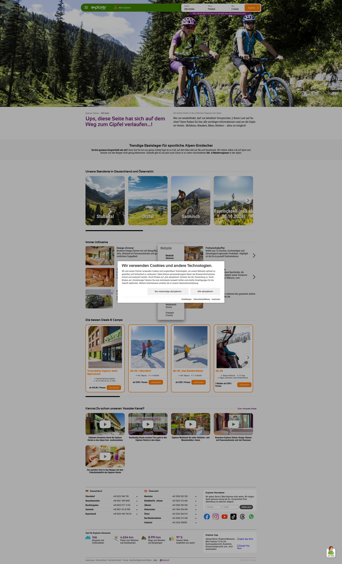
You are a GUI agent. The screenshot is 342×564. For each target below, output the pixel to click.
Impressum (216, 299)
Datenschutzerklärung (202, 299)
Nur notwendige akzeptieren (168, 291)
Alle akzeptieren (205, 291)
